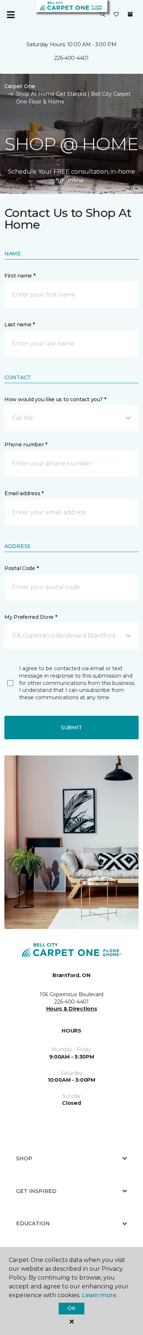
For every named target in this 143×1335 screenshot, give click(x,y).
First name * (20, 275)
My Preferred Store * (30, 617)
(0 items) (130, 14)
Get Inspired (36, 1191)
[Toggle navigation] (10, 14)
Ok (71, 1308)
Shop (24, 1158)
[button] (103, 15)
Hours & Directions (71, 1008)
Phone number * (25, 444)
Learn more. (99, 1295)
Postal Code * (21, 568)
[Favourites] (116, 15)
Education (33, 1223)
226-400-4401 (71, 58)
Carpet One (19, 86)
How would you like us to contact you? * (55, 399)
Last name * (19, 324)
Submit (71, 727)
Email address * (24, 493)
